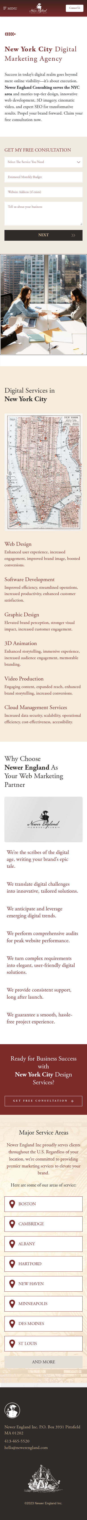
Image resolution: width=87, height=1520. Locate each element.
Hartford (30, 1264)
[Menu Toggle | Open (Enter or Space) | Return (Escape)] (4, 8)
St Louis (28, 1343)
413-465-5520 (16, 1441)
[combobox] (43, 162)
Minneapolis (33, 1303)
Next (43, 235)
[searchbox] (47, 162)
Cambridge (31, 1224)
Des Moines (31, 1323)
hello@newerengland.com (26, 1448)
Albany (27, 1244)
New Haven (31, 1283)
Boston (27, 1204)
